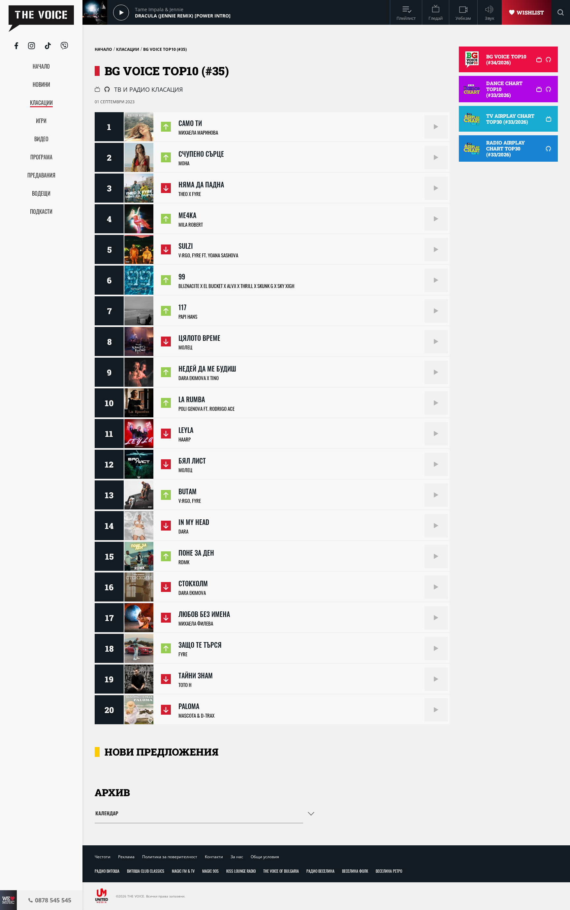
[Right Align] (436, 127)
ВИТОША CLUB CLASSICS (145, 871)
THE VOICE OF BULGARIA (281, 871)
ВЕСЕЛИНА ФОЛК (355, 871)
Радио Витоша (107, 871)
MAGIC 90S (210, 871)
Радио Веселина (320, 871)
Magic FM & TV (183, 871)
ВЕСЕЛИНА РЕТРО (389, 871)
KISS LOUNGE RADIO (241, 871)
